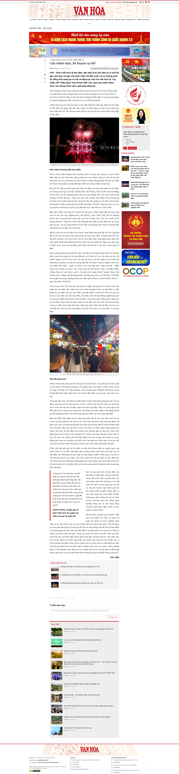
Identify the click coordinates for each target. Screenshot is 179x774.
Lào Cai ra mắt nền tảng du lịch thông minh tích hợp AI (82, 640)
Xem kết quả (132, 148)
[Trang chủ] (30, 20)
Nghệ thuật (75, 19)
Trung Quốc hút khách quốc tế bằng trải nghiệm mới (81, 684)
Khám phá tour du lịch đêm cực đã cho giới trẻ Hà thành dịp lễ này (84, 575)
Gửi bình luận (113, 617)
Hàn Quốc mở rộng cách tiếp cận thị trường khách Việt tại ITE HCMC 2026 (89, 673)
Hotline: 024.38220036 (115, 2)
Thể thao (58, 19)
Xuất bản (51, 19)
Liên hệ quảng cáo (131, 2)
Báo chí (46, 19)
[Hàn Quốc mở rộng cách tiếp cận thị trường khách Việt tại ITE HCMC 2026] (56, 676)
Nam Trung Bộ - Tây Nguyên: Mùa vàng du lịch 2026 (82, 695)
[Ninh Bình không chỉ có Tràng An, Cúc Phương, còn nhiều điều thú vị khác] (125, 184)
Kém (127, 144)
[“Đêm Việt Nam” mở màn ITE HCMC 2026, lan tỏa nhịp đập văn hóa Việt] (56, 632)
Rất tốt (128, 140)
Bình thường (130, 142)
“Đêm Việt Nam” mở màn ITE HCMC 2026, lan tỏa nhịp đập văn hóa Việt (88, 629)
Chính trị (34, 19)
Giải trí (81, 19)
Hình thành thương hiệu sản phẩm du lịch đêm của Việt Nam (82, 583)
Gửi (125, 148)
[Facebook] (45, 60)
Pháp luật (117, 19)
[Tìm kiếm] (88, 23)
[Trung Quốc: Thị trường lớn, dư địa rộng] (56, 731)
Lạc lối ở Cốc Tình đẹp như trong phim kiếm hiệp (139, 195)
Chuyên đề (110, 19)
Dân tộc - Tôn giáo (100, 19)
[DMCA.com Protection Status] (34, 770)
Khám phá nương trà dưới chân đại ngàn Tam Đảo (81, 651)
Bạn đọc (123, 19)
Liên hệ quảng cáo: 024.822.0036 (80, 769)
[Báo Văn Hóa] (89, 749)
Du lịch (64, 19)
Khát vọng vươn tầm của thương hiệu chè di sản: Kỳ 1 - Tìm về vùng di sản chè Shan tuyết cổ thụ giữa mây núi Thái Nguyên (90, 663)
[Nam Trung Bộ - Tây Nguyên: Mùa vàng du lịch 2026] (56, 698)
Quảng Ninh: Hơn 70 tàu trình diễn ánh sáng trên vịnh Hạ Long (140, 159)
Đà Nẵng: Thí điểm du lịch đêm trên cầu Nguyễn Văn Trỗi (79, 566)
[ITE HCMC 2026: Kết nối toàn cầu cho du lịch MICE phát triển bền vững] (56, 709)
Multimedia (146, 19)
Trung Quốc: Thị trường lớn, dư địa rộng (78, 728)
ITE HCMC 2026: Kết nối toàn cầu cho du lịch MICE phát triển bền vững (88, 706)
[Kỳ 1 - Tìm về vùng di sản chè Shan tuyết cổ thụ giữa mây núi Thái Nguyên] (56, 665)
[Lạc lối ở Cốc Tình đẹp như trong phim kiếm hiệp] (125, 195)
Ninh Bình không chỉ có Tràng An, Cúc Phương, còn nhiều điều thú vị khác (140, 185)
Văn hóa (40, 19)
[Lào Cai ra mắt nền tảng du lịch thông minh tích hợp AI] (56, 643)
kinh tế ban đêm (58, 598)
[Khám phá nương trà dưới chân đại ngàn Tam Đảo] (56, 654)
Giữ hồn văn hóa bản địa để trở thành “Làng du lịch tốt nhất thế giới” (87, 717)
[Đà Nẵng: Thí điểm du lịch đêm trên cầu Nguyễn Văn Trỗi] (55, 568)
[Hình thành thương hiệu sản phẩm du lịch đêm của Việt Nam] (55, 585)
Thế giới (139, 19)
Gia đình (69, 19)
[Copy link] (45, 71)
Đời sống (86, 19)
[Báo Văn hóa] (89, 11)
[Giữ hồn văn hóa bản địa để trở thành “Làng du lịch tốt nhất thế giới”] (56, 720)
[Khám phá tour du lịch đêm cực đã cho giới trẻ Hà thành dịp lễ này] (55, 576)
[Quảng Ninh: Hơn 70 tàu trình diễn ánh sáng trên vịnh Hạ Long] (125, 159)
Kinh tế (92, 19)
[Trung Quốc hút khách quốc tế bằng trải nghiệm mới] (56, 687)
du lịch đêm (71, 598)
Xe (135, 19)
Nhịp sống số (130, 19)
